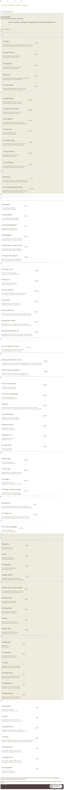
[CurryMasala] (14, 5)
